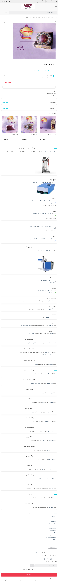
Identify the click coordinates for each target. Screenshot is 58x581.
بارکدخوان (42, 354)
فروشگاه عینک (53, 519)
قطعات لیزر (31, 343)
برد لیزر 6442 (39, 280)
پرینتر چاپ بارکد (41, 290)
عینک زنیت (54, 526)
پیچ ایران (51, 393)
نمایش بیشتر (5, 102)
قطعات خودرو (47, 374)
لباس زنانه (39, 317)
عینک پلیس (53, 533)
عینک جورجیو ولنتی (52, 523)
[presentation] (2, 130)
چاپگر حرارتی (40, 226)
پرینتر (50, 226)
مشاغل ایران (51, 507)
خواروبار (36, 364)
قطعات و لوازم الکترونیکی (35, 383)
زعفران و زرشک (38, 17)
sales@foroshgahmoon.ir (40, 2)
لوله (43, 402)
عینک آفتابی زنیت (52, 528)
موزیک (42, 469)
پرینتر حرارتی (46, 226)
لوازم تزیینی (31, 412)
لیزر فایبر (54, 354)
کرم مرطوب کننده (21, 301)
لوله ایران (51, 402)
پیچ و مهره (42, 393)
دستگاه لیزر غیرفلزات (42, 201)
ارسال (32, 565)
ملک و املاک (40, 478)
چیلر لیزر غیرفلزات (36, 213)
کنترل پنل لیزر (45, 280)
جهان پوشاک (46, 317)
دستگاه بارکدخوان (49, 239)
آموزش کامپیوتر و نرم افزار (26, 325)
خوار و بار (43, 17)
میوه (39, 421)
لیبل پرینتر (51, 290)
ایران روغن (51, 440)
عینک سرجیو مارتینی (52, 530)
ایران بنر (51, 488)
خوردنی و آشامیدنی (49, 17)
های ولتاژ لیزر (35, 182)
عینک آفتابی (53, 521)
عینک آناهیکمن (53, 535)
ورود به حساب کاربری (6, 12)
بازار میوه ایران (46, 421)
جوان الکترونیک (50, 383)
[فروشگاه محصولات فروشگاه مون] (28, 6)
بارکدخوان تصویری (42, 239)
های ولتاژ (47, 182)
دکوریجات (48, 412)
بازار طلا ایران (50, 431)
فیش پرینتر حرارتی (33, 226)
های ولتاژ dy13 (42, 182)
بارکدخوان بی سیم (34, 239)
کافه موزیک (51, 469)
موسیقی (38, 469)
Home (56, 17)
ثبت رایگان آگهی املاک (51, 478)
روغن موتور (44, 440)
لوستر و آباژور (31, 333)
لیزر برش (36, 201)
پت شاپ (51, 498)
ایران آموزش (51, 325)
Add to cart (29, 574)
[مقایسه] (53, 21)
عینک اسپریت (53, 539)
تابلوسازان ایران (50, 450)
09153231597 (52, 2)
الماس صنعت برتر (52, 343)
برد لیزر (50, 280)
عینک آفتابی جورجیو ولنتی (51, 537)
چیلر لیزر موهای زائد (43, 213)
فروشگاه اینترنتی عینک (51, 517)
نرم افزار (39, 459)
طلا (44, 431)
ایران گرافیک (50, 459)
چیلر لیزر (49, 213)
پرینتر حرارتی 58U (48, 354)
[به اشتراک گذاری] (55, 21)
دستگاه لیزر (49, 201)
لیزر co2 (32, 201)
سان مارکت (50, 364)
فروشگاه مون (47, 352)
